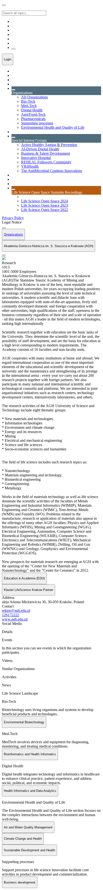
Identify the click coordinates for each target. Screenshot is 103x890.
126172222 (10, 615)
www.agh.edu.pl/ (15, 619)
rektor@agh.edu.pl (16, 610)
